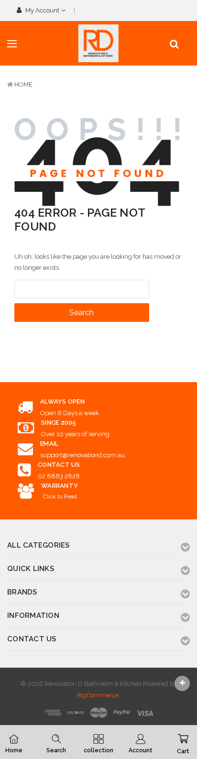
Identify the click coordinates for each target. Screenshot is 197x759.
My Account (42, 10)
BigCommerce (98, 695)
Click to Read (60, 496)
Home (23, 84)
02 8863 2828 (59, 476)
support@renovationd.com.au (82, 455)
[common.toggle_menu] (12, 44)
